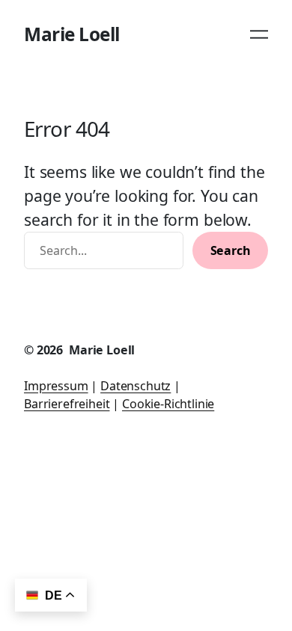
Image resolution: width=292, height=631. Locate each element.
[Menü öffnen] (259, 34)
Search (230, 250)
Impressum (56, 386)
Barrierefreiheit (66, 403)
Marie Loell (72, 34)
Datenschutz (135, 386)
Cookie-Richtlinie (168, 403)
